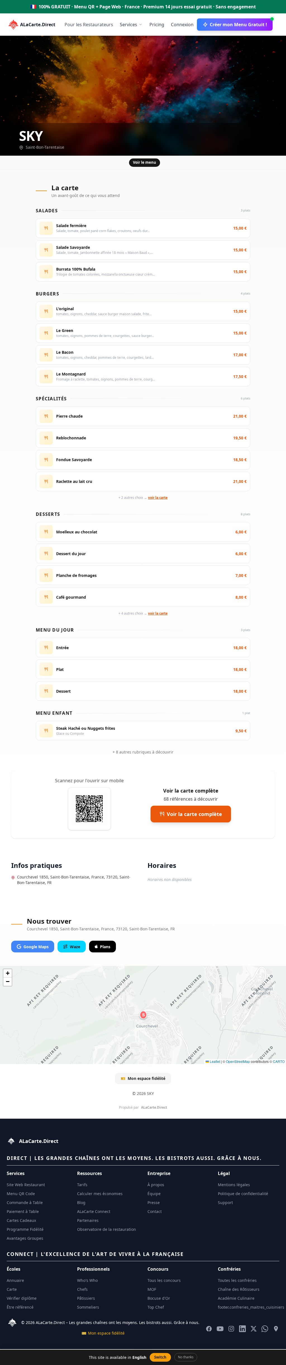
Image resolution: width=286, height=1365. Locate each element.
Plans (105, 946)
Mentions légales (234, 1184)
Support (225, 1202)
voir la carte (158, 497)
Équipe (154, 1193)
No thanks (186, 1357)
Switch (160, 1357)
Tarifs (82, 1184)
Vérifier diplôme (22, 1298)
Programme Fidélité (25, 1229)
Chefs (82, 1289)
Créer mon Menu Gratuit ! (238, 24)
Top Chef (155, 1307)
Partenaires (88, 1220)
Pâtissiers (86, 1298)
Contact (154, 1211)
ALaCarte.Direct (37, 24)
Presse (153, 1202)
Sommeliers (88, 1307)
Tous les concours (164, 1280)
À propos (155, 1184)
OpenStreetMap (238, 1061)
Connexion (182, 24)
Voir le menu (144, 162)
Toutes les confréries (237, 1280)
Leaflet (214, 1061)
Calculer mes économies (100, 1193)
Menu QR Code (21, 1193)
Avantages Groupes (25, 1238)
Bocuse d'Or (158, 1298)
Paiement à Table (23, 1211)
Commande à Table (25, 1202)
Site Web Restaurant (26, 1184)
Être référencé (20, 1307)
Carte (12, 1289)
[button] (143, 1015)
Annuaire (15, 1280)
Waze (75, 946)
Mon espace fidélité (143, 1078)
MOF (151, 1289)
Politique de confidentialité (243, 1193)
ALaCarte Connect (93, 1211)
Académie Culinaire (236, 1298)
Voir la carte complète (194, 814)
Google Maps (36, 946)
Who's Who (87, 1280)
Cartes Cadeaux (21, 1220)
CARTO (279, 1061)
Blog (81, 1202)
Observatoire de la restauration (106, 1229)
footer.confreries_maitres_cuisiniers (251, 1307)
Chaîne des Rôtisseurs (238, 1289)
